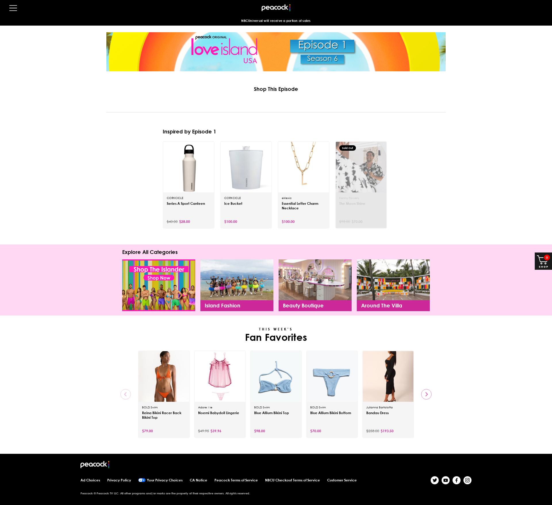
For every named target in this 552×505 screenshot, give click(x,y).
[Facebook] (457, 480)
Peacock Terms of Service (236, 480)
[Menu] (13, 8)
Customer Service (342, 480)
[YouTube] (446, 480)
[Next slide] (426, 394)
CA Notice (198, 480)
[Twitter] (435, 480)
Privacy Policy (119, 480)
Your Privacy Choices (165, 480)
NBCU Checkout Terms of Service (292, 480)
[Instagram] (467, 480)
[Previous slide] (125, 394)
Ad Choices (90, 480)
